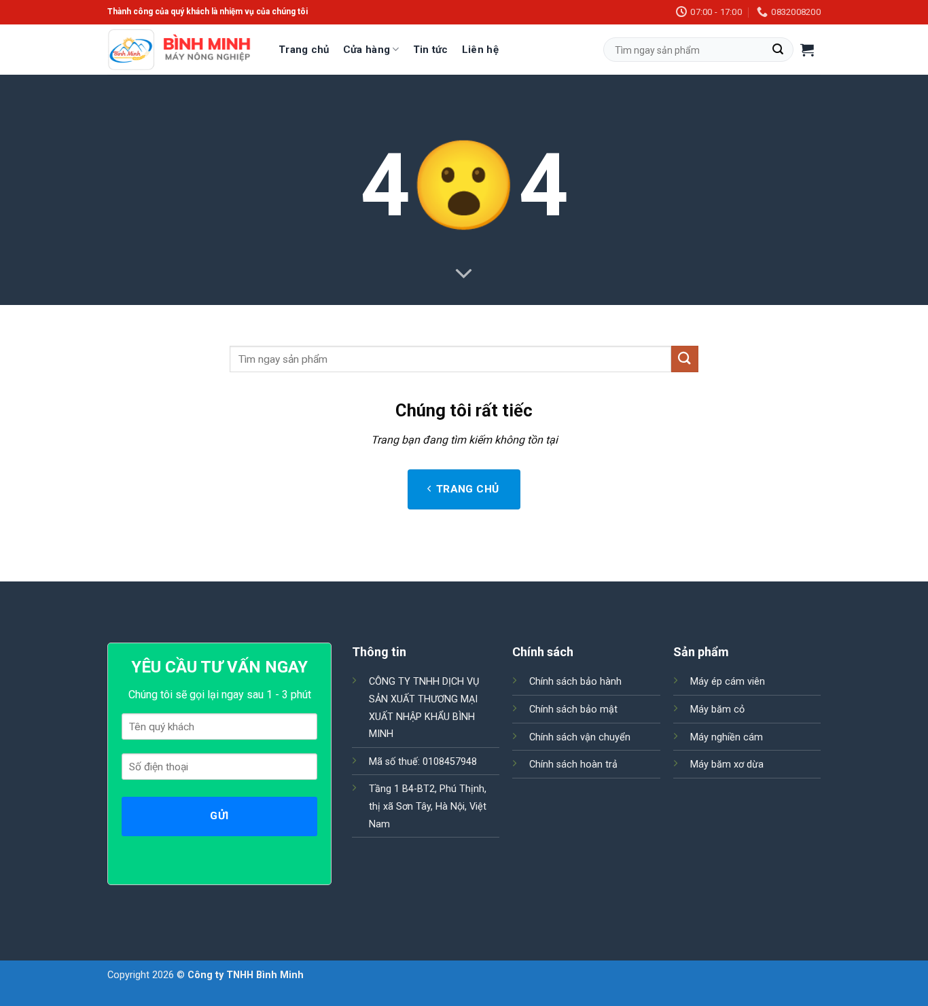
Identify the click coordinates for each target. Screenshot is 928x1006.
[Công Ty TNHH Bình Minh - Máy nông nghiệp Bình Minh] (179, 50)
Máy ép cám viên (727, 681)
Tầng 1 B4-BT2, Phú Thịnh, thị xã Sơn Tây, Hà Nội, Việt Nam (427, 806)
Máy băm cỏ (717, 709)
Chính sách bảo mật (573, 709)
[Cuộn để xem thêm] (464, 274)
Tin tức (430, 49)
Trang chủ (304, 49)
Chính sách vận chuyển (579, 737)
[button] (807, 49)
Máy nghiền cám (726, 737)
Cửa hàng (366, 49)
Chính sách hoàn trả (573, 764)
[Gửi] (777, 49)
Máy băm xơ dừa (727, 764)
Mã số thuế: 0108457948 (423, 762)
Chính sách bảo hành (575, 681)
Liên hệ (480, 49)
